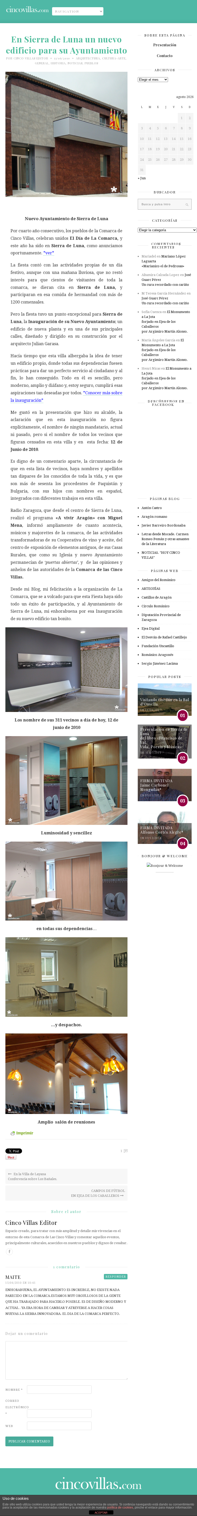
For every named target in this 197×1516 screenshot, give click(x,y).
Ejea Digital (151, 628)
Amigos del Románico (158, 580)
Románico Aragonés (157, 655)
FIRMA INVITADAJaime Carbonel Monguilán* (156, 785)
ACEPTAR (101, 1512)
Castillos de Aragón (157, 597)
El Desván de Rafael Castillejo (164, 637)
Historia (58, 63)
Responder (115, 1276)
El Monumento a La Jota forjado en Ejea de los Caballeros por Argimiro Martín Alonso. (166, 321)
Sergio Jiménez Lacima (160, 663)
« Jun (142, 178)
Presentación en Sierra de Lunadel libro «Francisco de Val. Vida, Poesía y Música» (164, 738)
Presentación (164, 44)
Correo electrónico (15, 1407)
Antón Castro (152, 508)
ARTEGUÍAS (151, 589)
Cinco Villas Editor (31, 58)
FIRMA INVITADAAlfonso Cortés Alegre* (161, 830)
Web (9, 1426)
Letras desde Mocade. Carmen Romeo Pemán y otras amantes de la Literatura (165, 539)
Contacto (165, 55)
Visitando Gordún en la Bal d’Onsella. (164, 702)
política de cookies (120, 1507)
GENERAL (42, 63)
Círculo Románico (156, 606)
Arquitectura (88, 58)
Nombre (14, 1390)
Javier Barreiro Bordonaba (163, 525)
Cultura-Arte (114, 58)
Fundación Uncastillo (158, 646)
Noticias (75, 63)
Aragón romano (154, 517)
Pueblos (91, 63)
